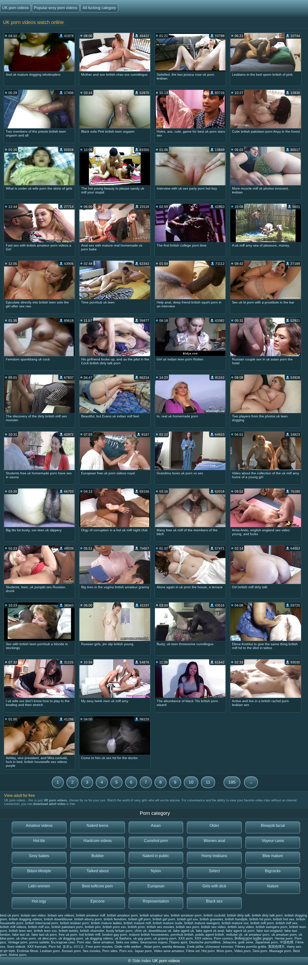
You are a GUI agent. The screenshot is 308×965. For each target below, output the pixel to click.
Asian (156, 825)
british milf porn (262, 923)
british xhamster (92, 931)
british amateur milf (90, 915)
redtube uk (234, 934)
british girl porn (164, 919)
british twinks (68, 931)
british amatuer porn (186, 915)
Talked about (98, 871)
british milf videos (13, 927)
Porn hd (55, 946)
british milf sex (286, 923)
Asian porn (152, 946)
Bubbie (97, 856)
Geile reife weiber (128, 946)
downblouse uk (159, 931)
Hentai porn (284, 938)
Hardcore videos (97, 841)
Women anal (214, 841)
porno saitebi (39, 942)
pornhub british (182, 934)
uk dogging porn (70, 938)
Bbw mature (273, 856)
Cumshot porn (156, 841)
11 (208, 782)
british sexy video (241, 927)
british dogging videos (25, 919)
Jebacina (229, 942)
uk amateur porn (257, 934)
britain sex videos (61, 915)
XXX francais (37, 946)
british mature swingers (202, 923)
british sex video (213, 927)
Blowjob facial (273, 825)
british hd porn (260, 919)
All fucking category (99, 8)
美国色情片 (276, 946)
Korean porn (71, 951)
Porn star (84, 942)
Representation (156, 901)
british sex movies (160, 927)
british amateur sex (154, 915)
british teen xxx (45, 931)
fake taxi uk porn (44, 934)
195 (232, 782)
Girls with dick (214, 886)
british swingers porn (271, 927)
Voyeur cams (273, 841)
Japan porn (143, 951)
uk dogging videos (99, 938)
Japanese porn (266, 942)
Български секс (63, 942)
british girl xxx (187, 919)
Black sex (214, 901)
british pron (136, 927)
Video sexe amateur (169, 951)
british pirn (93, 927)
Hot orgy (39, 901)
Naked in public (155, 856)
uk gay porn (142, 938)
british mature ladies (106, 923)
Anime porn (17, 955)
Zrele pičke (195, 946)
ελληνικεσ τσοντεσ (219, 946)
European (156, 886)
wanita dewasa (173, 946)
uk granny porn (164, 938)
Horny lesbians (214, 856)
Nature (273, 886)
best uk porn (9, 915)
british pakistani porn (67, 927)
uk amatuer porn (284, 934)
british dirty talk (238, 915)
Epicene (97, 901)
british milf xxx (39, 927)
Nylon (156, 871)
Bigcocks (273, 871)
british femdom (115, 919)
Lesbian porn (50, 951)
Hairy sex (294, 946)
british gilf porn (139, 919)
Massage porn (280, 951)
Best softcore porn (97, 886)
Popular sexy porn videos (55, 8)
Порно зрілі (178, 942)
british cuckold (214, 915)
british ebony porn (88, 919)
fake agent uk (183, 931)
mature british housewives (149, 934)
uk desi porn (47, 938)
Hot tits (39, 841)
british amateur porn (122, 915)
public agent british (209, 934)
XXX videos (203, 938)
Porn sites (109, 951)
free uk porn (68, 934)
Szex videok (16, 946)
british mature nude (167, 923)
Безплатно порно (153, 942)
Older (214, 825)
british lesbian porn (74, 923)
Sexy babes (39, 856)
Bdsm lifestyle (39, 871)
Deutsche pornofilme (205, 942)
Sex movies (91, 951)
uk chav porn (26, 938)
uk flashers (123, 938)
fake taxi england (269, 931)
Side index (141, 961)
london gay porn (114, 934)
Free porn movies (99, 946)
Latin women (39, 886)
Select (214, 871)
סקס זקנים (7, 951)
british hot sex (283, 919)
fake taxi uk (21, 934)
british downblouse (58, 919)
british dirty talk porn (267, 915)
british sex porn (187, 927)
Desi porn (260, 951)
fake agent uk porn (240, 931)
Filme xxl (192, 951)
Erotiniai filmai (27, 951)
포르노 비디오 (73, 946)
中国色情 (286, 942)
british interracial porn (41, 923)
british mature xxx (235, 923)
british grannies (211, 919)
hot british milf (89, 934)
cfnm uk (141, 931)
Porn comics (223, 938)
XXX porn (185, 938)
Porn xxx (126, 951)
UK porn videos (15, 8)
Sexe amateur (103, 942)
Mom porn (224, 951)
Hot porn (208, 951)
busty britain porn (119, 931)
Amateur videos (39, 825)
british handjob (236, 919)
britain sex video (33, 915)
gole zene (245, 942)
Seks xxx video (127, 942)
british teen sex (20, 931)
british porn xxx (114, 927)
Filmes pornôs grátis (250, 946)
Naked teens (97, 825)
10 (191, 782)
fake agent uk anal (210, 931)
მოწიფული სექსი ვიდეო (254, 938)
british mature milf (137, 923)
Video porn (242, 951)
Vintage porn (17, 942)
